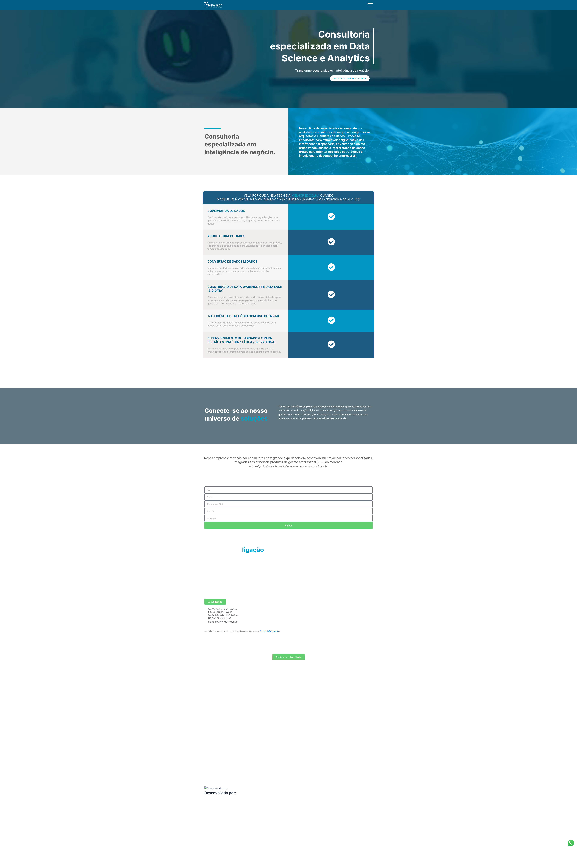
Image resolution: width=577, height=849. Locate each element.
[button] (370, 5)
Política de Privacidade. (270, 631)
